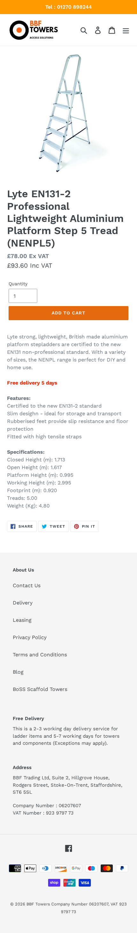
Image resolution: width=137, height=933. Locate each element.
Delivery (22, 603)
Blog (18, 672)
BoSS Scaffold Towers (40, 689)
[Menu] (126, 30)
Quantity (18, 283)
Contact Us (26, 585)
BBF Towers (38, 904)
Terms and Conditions (40, 655)
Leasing (22, 620)
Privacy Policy (30, 637)
